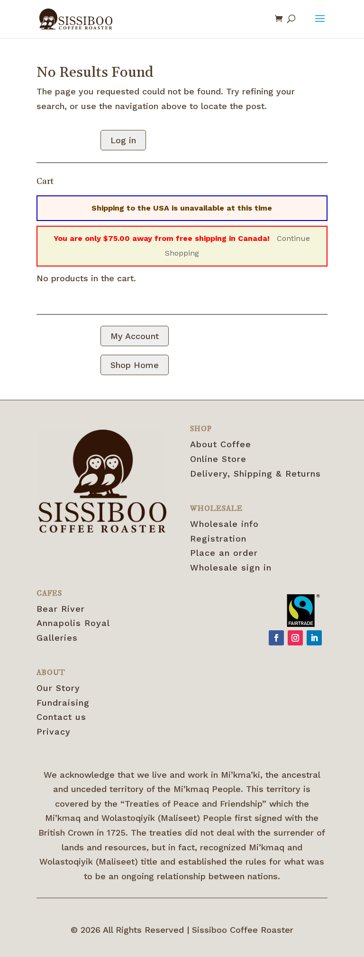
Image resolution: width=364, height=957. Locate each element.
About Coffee (220, 444)
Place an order (224, 553)
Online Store (218, 459)
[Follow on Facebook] (276, 637)
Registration (218, 538)
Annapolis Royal (73, 623)
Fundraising (63, 703)
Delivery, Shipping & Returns (255, 473)
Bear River (60, 609)
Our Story (58, 688)
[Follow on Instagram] (295, 637)
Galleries (57, 638)
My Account (134, 336)
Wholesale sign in (231, 567)
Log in (123, 140)
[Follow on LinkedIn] (314, 637)
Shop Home (134, 365)
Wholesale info (224, 524)
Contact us (61, 717)
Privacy (53, 731)
